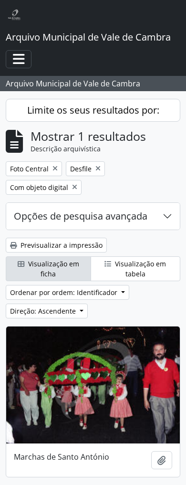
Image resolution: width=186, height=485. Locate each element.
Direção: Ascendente (44, 311)
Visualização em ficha (52, 268)
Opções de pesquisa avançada (80, 216)
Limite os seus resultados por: (93, 110)
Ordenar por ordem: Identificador (64, 292)
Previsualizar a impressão (61, 245)
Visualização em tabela (139, 268)
